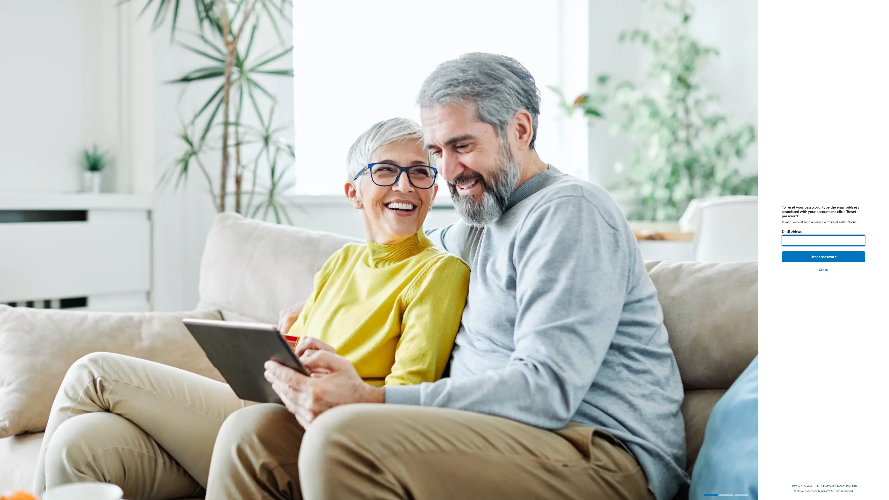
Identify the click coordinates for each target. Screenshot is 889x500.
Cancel (824, 270)
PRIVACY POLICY (802, 485)
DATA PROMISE (847, 485)
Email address (792, 231)
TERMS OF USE (824, 485)
